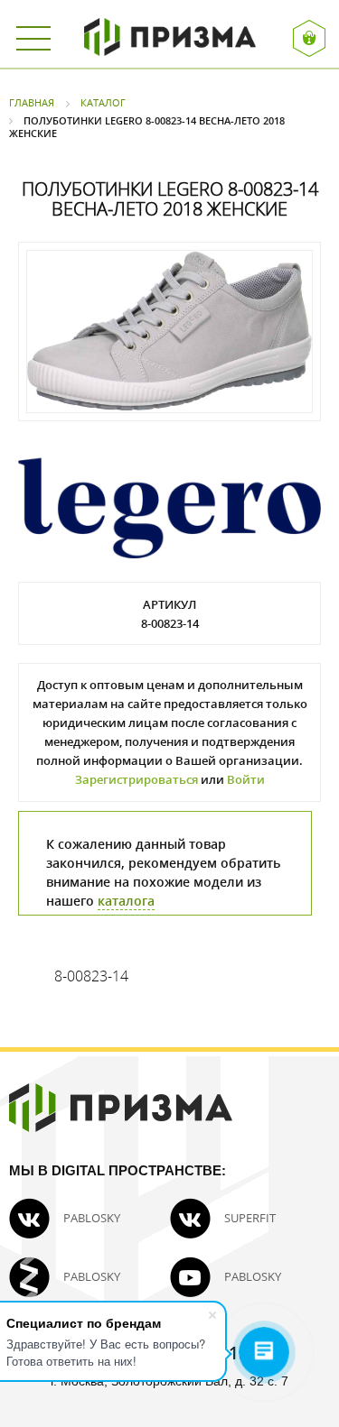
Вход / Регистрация (311, 38)
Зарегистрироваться (136, 779)
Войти (246, 779)
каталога (126, 900)
